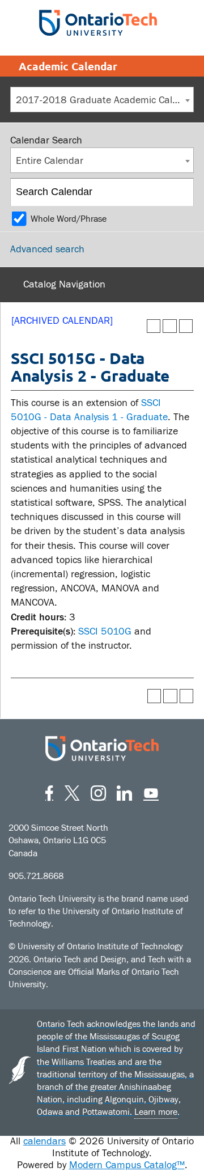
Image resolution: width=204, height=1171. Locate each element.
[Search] (180, 192)
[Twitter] (72, 791)
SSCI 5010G (104, 631)
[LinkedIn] (124, 791)
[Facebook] (49, 791)
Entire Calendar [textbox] (49, 161)
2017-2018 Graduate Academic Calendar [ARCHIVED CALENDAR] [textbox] (104, 100)
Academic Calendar (68, 66)
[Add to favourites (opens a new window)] (154, 326)
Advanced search (47, 249)
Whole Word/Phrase (69, 219)
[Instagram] (98, 791)
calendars (44, 1141)
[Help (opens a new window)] (186, 326)
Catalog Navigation (64, 284)
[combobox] (102, 99)
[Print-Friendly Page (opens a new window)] (170, 326)
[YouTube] (151, 791)
